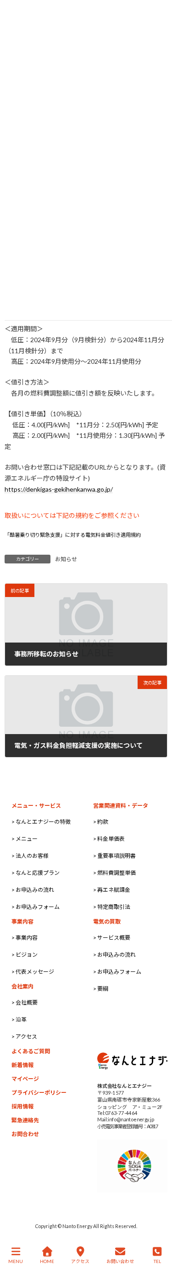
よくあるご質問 (30, 1051)
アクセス (80, 1261)
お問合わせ (25, 1134)
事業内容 (22, 921)
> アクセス (24, 1036)
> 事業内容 (24, 937)
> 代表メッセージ (32, 971)
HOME (47, 1261)
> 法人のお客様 (30, 855)
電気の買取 (107, 921)
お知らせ (66, 559)
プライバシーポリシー (39, 1092)
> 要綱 (100, 988)
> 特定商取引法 (111, 906)
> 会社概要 (24, 1002)
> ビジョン (24, 954)
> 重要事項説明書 (114, 855)
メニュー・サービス (36, 805)
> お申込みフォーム (35, 906)
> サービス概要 (111, 937)
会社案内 (22, 986)
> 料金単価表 (109, 838)
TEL (157, 1261)
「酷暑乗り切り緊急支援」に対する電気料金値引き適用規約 (73, 535)
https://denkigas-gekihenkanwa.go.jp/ (59, 489)
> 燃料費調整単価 (114, 872)
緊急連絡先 (25, 1120)
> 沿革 (19, 1019)
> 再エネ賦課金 (111, 889)
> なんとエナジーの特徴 (41, 821)
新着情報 (22, 1065)
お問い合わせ (120, 1261)
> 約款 (100, 821)
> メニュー (24, 838)
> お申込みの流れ (32, 889)
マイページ (25, 1078)
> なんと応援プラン (35, 872)
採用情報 (22, 1106)
